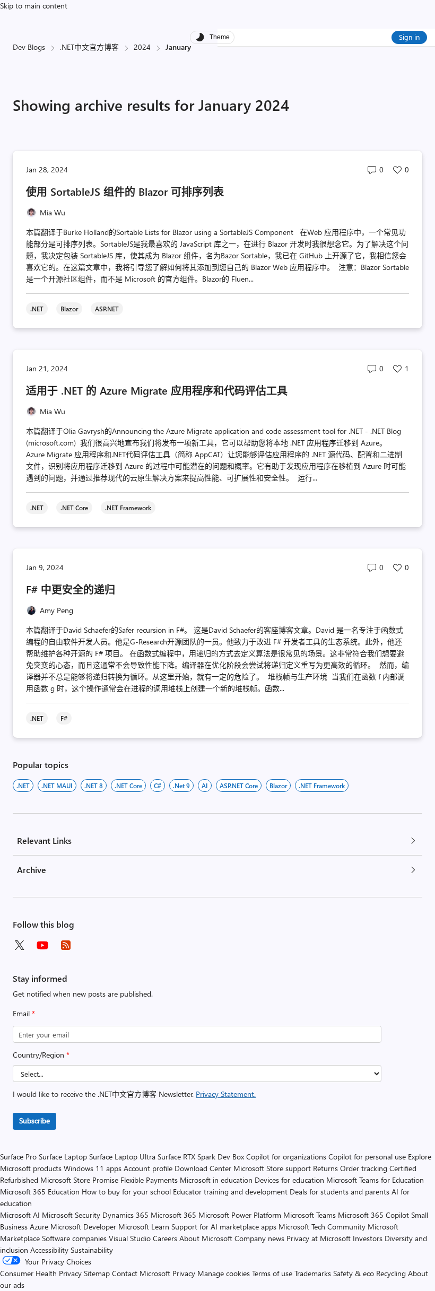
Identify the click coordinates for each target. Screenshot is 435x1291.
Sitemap (97, 1273)
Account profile (148, 1168)
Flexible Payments (149, 1180)
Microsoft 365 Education (40, 1192)
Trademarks (312, 1273)
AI (205, 785)
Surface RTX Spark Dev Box (201, 1157)
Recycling (391, 1273)
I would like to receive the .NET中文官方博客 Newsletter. (134, 1094)
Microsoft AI (20, 1215)
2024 (142, 47)
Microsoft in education (216, 1180)
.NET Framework (322, 785)
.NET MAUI (57, 785)
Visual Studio (130, 1238)
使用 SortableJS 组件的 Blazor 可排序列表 (126, 191)
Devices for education (289, 1180)
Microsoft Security (71, 1215)
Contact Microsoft (141, 1273)
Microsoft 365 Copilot (373, 1215)
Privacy (184, 1273)
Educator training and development (230, 1192)
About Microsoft (205, 1238)
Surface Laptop (63, 1157)
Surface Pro (18, 1157)
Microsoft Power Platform (239, 1215)
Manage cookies (223, 1273)
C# (157, 785)
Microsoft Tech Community (322, 1227)
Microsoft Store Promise (79, 1180)
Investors (367, 1238)
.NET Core (128, 785)
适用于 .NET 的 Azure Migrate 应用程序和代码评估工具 (158, 390)
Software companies (74, 1238)
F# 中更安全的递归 (70, 589)
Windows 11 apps (92, 1168)
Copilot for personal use (367, 1157)
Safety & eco (353, 1273)
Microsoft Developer (83, 1227)
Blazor (278, 785)
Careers (165, 1238)
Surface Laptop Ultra (122, 1157)
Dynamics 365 (125, 1215)
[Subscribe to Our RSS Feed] (65, 945)
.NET (23, 785)
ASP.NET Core (239, 785)
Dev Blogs (29, 47)
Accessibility (49, 1250)
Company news (259, 1238)
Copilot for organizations (286, 1157)
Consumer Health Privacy (41, 1273)
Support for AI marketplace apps (223, 1227)
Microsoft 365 (173, 1215)
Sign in (409, 36)
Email (24, 1013)
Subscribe (34, 1120)
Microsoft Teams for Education (375, 1180)
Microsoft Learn (143, 1227)
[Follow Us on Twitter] (19, 945)
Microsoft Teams (309, 1215)
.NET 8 (93, 785)
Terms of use (272, 1273)
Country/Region (41, 1055)
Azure (39, 1227)
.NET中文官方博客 (89, 47)
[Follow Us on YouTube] (42, 945)
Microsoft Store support (272, 1168)
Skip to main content (33, 6)
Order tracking (363, 1168)
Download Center (203, 1168)
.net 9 (181, 785)
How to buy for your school (126, 1192)
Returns (325, 1168)
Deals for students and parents (339, 1192)
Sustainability (92, 1250)
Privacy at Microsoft (318, 1238)
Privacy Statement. (226, 1094)
